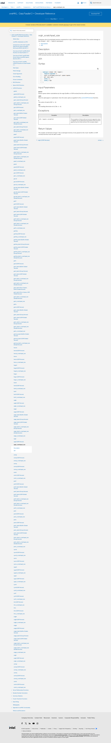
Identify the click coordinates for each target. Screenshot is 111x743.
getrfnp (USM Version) (19, 234)
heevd (15, 347)
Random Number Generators (20, 693)
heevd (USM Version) (19, 350)
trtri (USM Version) (18, 602)
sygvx (15, 576)
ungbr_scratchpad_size (20, 622)
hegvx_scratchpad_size (20, 379)
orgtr (15, 439)
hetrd (15, 382)
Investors (54, 718)
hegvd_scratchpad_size (20, 371)
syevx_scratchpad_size (19, 564)
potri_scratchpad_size (19, 516)
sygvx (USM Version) (19, 578)
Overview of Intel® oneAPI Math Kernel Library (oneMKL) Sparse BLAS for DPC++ (21, 57)
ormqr (15, 455)
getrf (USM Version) (19, 204)
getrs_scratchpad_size (19, 331)
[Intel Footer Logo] (12, 727)
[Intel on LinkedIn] (30, 723)
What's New (16, 39)
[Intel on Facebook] (22, 723)
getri (15, 261)
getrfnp (16, 231)
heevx (15, 356)
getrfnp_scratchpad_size (20, 237)
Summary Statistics (18, 696)
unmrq (15, 672)
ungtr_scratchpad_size (19, 661)
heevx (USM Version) (19, 359)
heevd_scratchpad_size (20, 353)
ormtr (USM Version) (19, 475)
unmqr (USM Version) (19, 667)
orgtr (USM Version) (19, 441)
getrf (15, 201)
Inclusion (83, 718)
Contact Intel (38, 718)
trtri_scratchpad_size (19, 605)
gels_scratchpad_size (19, 110)
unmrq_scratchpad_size (20, 678)
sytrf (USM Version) (19, 596)
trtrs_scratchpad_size (19, 613)
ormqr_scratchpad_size (20, 460)
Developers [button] (39, 3)
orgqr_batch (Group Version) (21, 419)
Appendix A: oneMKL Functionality (21, 707)
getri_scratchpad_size (19, 301)
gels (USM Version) (18, 107)
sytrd (15, 584)
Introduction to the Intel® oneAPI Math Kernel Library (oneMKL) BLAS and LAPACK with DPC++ (21, 46)
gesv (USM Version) (19, 173)
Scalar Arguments (17, 73)
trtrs (15, 608)
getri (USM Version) (18, 263)
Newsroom (47, 718)
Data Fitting (16, 701)
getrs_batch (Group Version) (21, 314)
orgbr (15, 400)
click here (66, 25)
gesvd (15, 178)
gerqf (15, 164)
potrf (15, 481)
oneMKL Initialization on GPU (20, 42)
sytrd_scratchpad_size (19, 590)
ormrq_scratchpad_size (20, 469)
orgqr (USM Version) (19, 412)
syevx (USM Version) (19, 561)
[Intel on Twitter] (26, 723)
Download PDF (95, 14)
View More (53, 19)
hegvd (15, 365)
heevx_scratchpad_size (20, 362)
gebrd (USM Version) (19, 94)
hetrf (15, 391)
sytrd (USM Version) (19, 587)
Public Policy (91, 718)
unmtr (15, 681)
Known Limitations (17, 79)
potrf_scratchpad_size (19, 508)
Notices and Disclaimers (19, 710)
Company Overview (27, 718)
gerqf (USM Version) (19, 167)
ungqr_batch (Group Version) (21, 635)
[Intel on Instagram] (37, 723)
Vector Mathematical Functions (21, 690)
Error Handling (16, 76)
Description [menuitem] (17, 448)
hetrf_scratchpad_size (19, 397)
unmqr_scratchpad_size (20, 670)
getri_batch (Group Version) (21, 271)
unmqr (15, 664)
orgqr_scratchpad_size (19, 436)
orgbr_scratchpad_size (19, 406)
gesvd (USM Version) (19, 181)
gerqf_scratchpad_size (19, 170)
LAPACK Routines (17, 88)
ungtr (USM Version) (19, 658)
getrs (15, 304)
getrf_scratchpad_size (19, 228)
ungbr (15, 616)
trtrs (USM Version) (18, 611)
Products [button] (11, 3)
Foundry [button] (58, 3)
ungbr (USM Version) (19, 619)
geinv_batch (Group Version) (21, 100)
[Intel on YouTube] (33, 723)
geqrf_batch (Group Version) (21, 144)
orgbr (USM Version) (19, 403)
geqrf (15, 134)
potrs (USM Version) (19, 522)
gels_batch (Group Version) (20, 127)
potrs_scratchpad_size (19, 546)
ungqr (15, 625)
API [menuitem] (15, 450)
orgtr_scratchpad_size (19, 444)
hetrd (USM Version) (19, 385)
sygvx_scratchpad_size (19, 581)
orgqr (15, 409)
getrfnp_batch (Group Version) (21, 244)
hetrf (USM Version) (19, 394)
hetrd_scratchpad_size (19, 388)
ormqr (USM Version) (19, 457)
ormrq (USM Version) (19, 466)
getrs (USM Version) (19, 307)
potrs (15, 519)
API (42, 45)
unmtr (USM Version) (19, 684)
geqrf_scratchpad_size (19, 161)
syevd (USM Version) (19, 552)
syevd (15, 549)
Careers (61, 718)
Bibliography (16, 705)
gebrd (15, 91)
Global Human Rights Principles (76, 736)
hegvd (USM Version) (19, 368)
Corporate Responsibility (72, 718)
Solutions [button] (29, 3)
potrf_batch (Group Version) (21, 491)
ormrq (15, 463)
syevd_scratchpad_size (20, 555)
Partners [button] (49, 3)
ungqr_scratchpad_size (20, 652)
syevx (15, 558)
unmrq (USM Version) (19, 675)
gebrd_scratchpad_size (20, 97)
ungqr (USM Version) (19, 628)
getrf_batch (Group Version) (21, 211)
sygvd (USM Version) (19, 570)
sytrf (15, 593)
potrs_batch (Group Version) (21, 530)
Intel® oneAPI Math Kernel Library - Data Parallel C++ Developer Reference (22, 35)
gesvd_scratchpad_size (20, 184)
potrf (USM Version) (19, 484)
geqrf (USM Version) (19, 137)
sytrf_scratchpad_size (19, 599)
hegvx (15, 374)
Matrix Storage (16, 70)
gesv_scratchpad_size (19, 176)
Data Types (16, 68)
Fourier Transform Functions (20, 699)
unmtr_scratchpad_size (20, 687)
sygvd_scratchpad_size (20, 573)
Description (44, 44)
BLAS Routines (16, 82)
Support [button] (20, 3)
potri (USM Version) (18, 514)
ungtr (15, 655)
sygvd (15, 567)
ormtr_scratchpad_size (19, 478)
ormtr (15, 472)
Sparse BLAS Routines (18, 85)
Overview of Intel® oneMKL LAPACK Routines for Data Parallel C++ (21, 63)
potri (15, 511)
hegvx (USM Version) (19, 377)
